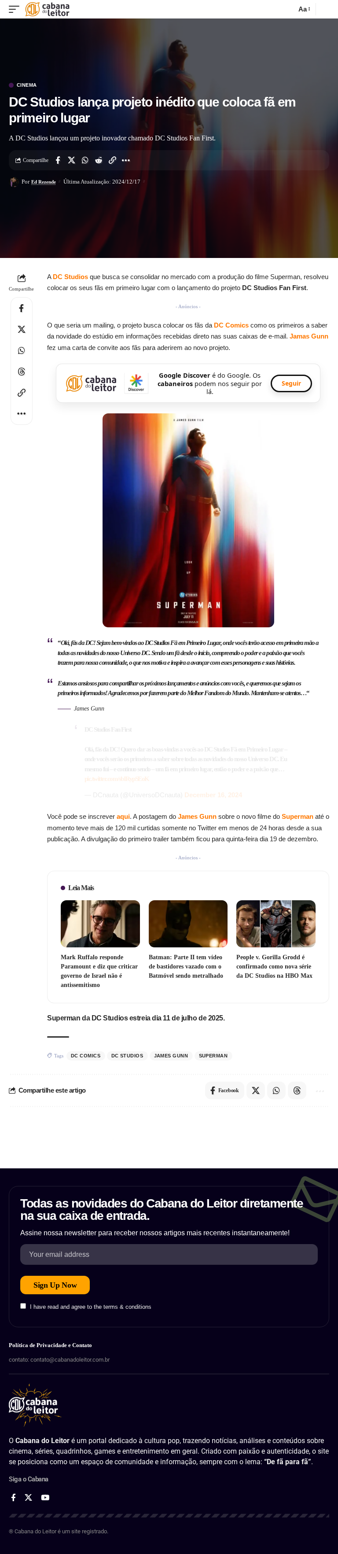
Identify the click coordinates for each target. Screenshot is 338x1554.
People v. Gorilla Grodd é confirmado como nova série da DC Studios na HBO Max (274, 966)
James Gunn (197, 816)
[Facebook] (13, 1497)
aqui (123, 816)
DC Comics (231, 325)
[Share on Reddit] (98, 160)
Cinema (27, 85)
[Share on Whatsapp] (85, 160)
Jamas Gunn (309, 336)
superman (213, 1055)
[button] (16, 9)
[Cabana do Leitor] (47, 9)
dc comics (86, 1055)
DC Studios (70, 276)
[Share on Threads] (21, 371)
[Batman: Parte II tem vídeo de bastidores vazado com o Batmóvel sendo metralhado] (188, 924)
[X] (28, 1497)
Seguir (291, 383)
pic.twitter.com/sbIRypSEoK (116, 778)
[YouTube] (45, 1497)
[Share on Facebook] (57, 160)
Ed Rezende (43, 181)
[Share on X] (71, 160)
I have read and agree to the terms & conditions (90, 1307)
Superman (298, 816)
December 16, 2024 (213, 795)
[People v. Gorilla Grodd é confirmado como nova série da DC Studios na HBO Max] (276, 924)
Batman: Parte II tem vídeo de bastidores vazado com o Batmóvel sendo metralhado (186, 966)
